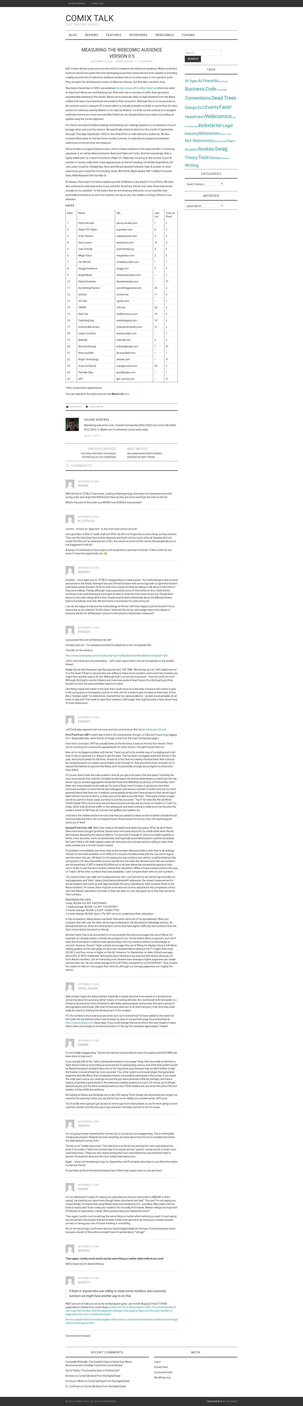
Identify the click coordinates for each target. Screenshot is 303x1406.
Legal (228, 125)
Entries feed (161, 1367)
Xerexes (70, 1375)
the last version (124, 88)
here (126, 394)
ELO (201, 107)
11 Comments (144, 61)
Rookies (206, 149)
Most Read (76, 406)
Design (191, 107)
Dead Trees (223, 98)
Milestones (209, 133)
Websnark (225, 158)
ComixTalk (222, 90)
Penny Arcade (219, 141)
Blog (73, 35)
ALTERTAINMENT (77, 3)
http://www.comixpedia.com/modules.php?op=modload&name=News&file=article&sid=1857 (117, 655)
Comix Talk (90, 18)
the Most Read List (146, 88)
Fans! (225, 107)
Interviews (138, 35)
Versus (215, 158)
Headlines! (194, 116)
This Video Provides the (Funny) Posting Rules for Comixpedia (98, 455)
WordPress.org (162, 1377)
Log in (157, 1361)
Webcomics (165, 35)
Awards (211, 80)
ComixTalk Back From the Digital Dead (99, 1375)
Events (212, 107)
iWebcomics (218, 116)
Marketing (191, 133)
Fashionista (214, 1401)
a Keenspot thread (156, 729)
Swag (221, 149)
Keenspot (194, 126)
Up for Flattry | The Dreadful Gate (84, 1370)
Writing (192, 165)
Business (195, 89)
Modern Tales (225, 134)
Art (201, 80)
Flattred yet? (113, 1370)
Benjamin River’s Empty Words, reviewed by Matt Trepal (144, 455)
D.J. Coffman (73, 1386)
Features (113, 35)
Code (210, 89)
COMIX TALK (97, 3)
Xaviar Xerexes (124, 61)
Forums (188, 35)
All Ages (191, 81)
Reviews (91, 35)
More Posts (92, 436)
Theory (191, 157)
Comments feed (163, 1372)
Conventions (198, 98)
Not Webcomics (199, 140)
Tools (203, 157)
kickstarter (96, 406)
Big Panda (223, 81)
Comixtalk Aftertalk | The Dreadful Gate (87, 1361)
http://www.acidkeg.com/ (80, 1022)
